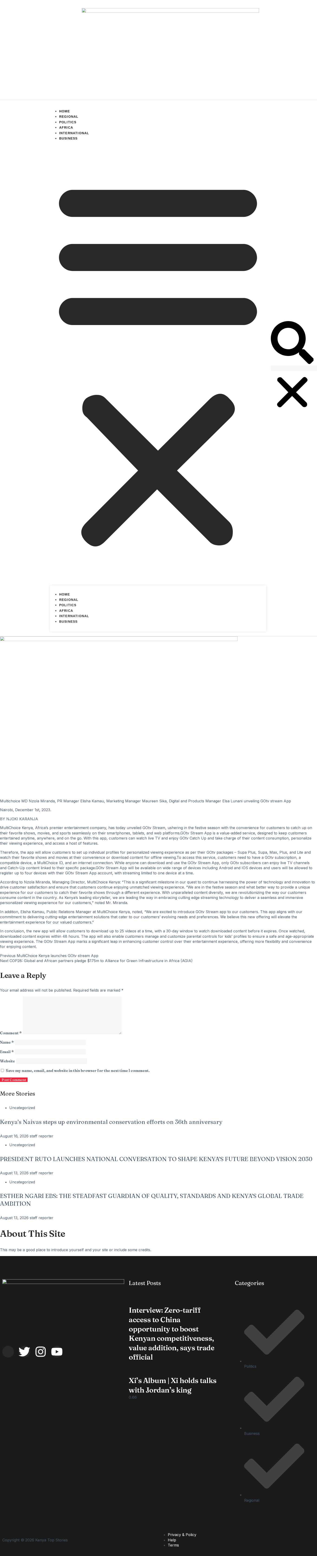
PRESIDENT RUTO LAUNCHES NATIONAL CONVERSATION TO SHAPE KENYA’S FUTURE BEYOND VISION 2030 (156, 1159)
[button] (158, 362)
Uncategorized (22, 1107)
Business (68, 138)
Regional (69, 116)
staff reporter (41, 1136)
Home (64, 111)
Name (7, 1042)
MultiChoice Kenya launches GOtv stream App (49, 955)
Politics (68, 122)
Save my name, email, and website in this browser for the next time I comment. (78, 1070)
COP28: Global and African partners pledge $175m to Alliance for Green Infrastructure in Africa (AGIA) (96, 960)
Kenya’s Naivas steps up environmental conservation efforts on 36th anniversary (111, 1121)
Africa (66, 127)
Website (7, 1061)
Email (7, 1051)
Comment (11, 1033)
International (74, 133)
